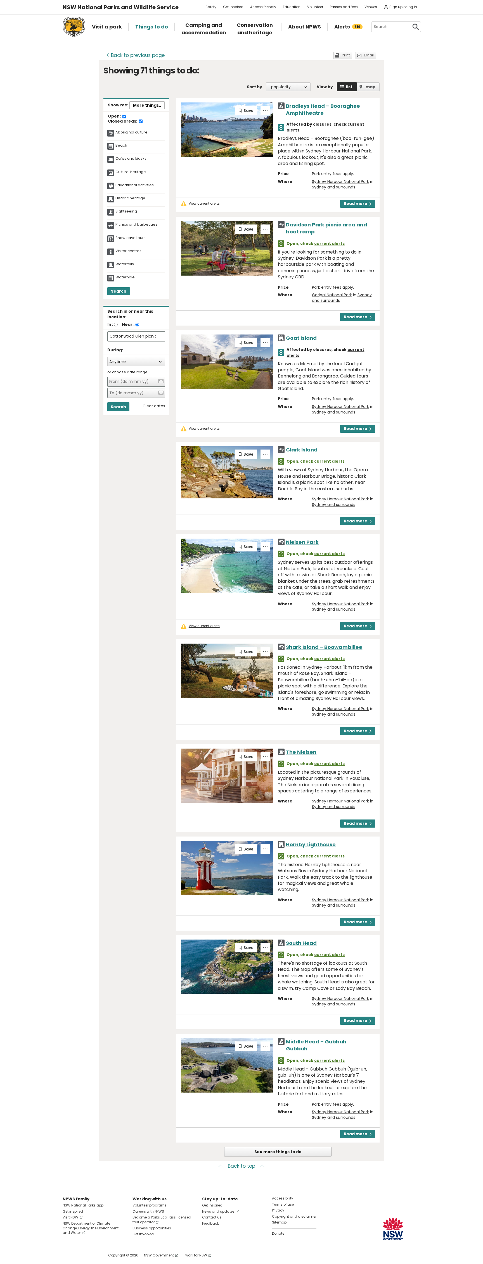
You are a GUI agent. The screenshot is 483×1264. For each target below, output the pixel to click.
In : (110, 324)
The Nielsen (301, 752)
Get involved (143, 1234)
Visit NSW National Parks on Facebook (68, 1255)
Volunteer (315, 6)
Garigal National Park (332, 295)
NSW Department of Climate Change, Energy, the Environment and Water (91, 1228)
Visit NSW (70, 1217)
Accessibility (282, 1198)
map (370, 87)
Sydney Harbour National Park (340, 181)
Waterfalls (124, 264)
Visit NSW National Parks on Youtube (92, 1255)
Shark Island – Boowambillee (324, 647)
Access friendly (263, 6)
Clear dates (154, 406)
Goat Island (301, 337)
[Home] (74, 27)
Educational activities (134, 185)
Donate (278, 1233)
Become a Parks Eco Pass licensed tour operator (161, 1219)
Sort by (254, 87)
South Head (301, 943)
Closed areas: (123, 121)
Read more (355, 203)
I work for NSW (195, 1255)
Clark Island (302, 449)
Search (118, 291)
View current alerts (204, 203)
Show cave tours (130, 237)
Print (346, 55)
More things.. (147, 105)
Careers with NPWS (148, 1211)
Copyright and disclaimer (294, 1216)
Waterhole (125, 277)
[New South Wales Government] (393, 1229)
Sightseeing (126, 211)
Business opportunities (151, 1228)
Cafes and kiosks (130, 158)
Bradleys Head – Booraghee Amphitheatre (323, 109)
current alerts (329, 243)
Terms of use (283, 1204)
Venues (370, 6)
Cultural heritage (130, 172)
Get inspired (233, 6)
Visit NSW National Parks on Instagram (80, 1255)
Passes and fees (344, 6)
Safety (210, 6)
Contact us (211, 1217)
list (349, 87)
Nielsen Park (302, 542)
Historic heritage (130, 198)
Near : (128, 324)
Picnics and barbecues (136, 224)
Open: (115, 116)
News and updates (218, 1211)
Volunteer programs (149, 1205)
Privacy (278, 1210)
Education (291, 6)
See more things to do (278, 1152)
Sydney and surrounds (333, 187)
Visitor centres (128, 251)
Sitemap (279, 1222)
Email (369, 55)
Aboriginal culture (131, 132)
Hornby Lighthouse (311, 844)
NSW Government (159, 1255)
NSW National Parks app (83, 1205)
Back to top (241, 1166)
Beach (121, 145)
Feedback (210, 1223)
